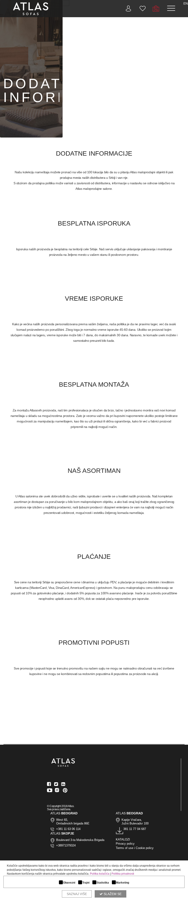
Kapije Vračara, (132, 819)
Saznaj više (77, 894)
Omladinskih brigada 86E (72, 823)
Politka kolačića (99, 873)
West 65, (62, 819)
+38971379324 (66, 845)
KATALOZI (123, 839)
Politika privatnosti (122, 873)
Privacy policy (125, 843)
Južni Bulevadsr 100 (135, 823)
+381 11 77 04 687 (134, 829)
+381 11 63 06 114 (68, 829)
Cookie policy (145, 848)
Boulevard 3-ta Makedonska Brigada (80, 840)
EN (185, 3)
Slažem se (112, 894)
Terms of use (124, 848)
